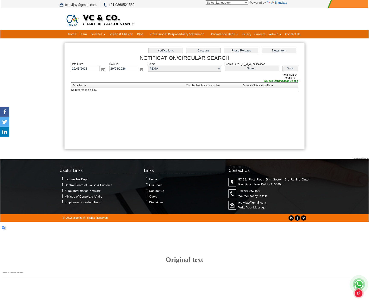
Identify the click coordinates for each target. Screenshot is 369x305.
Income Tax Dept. (76, 179)
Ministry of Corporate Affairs (83, 196)
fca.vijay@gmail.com (81, 5)
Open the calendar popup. (103, 69)
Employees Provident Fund (83, 202)
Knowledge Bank (223, 34)
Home (72, 34)
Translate (281, 2)
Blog (140, 34)
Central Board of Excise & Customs (88, 185)
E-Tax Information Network (83, 190)
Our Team (156, 185)
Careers (259, 34)
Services (97, 34)
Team (83, 34)
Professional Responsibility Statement (177, 34)
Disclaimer (156, 202)
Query (246, 34)
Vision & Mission (121, 34)
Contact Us (292, 34)
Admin (274, 34)
